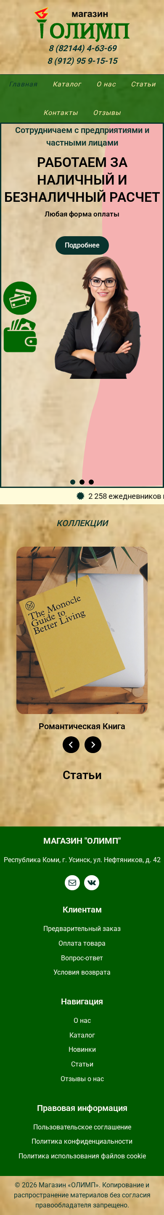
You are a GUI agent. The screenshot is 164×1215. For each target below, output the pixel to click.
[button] (72, 482)
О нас (82, 1021)
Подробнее (82, 245)
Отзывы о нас (82, 1079)
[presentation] (71, 744)
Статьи (82, 1064)
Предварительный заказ (82, 929)
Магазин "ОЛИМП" (82, 841)
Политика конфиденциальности (82, 1141)
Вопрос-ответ (82, 958)
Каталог (82, 1035)
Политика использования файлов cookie (82, 1156)
